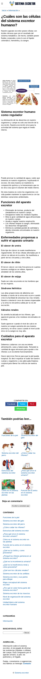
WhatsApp (21, 409)
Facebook (11, 404)
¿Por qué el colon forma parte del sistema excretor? (16, 589)
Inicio (4, 10)
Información (13, 10)
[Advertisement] (20, 59)
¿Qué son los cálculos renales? (16, 570)
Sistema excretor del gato (29, 436)
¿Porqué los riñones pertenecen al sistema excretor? (17, 557)
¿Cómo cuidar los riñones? (28, 454)
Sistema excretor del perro (10, 454)
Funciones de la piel (10, 435)
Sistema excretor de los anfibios (16, 574)
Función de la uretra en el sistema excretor (29, 492)
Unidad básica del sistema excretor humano (13, 603)
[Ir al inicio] (22, 5)
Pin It (32, 404)
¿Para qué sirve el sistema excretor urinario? (28, 473)
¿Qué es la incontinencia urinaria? (17, 561)
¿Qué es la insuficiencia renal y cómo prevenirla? (16, 566)
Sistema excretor (22, 673)
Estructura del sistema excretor (8, 472)
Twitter (22, 404)
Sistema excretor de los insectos (16, 593)
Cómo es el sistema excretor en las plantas (10, 492)
